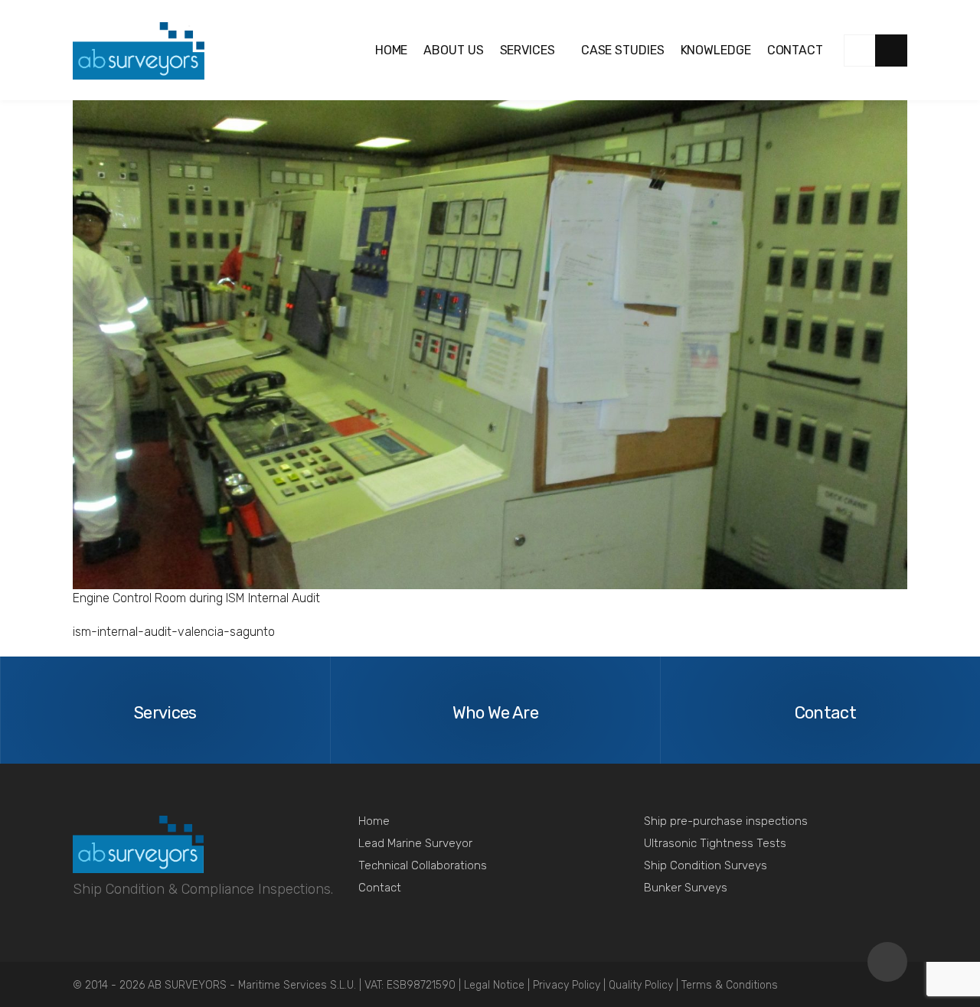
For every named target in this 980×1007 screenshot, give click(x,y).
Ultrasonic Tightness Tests (715, 843)
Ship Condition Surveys (705, 865)
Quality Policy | (645, 985)
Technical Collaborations (422, 865)
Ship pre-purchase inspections (726, 821)
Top (887, 962)
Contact (379, 888)
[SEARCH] (891, 50)
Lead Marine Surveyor (415, 843)
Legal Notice (496, 985)
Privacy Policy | (571, 985)
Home (374, 821)
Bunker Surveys (685, 888)
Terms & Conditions (729, 985)
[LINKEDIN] (860, 50)
